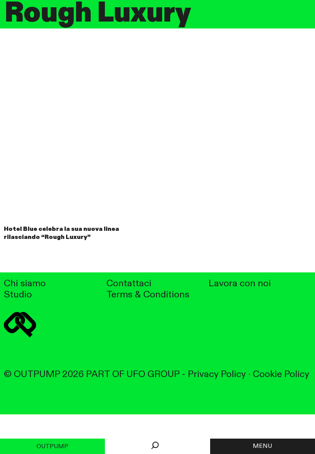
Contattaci (128, 284)
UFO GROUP (152, 374)
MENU (262, 446)
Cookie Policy (281, 374)
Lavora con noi (240, 284)
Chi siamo (25, 284)
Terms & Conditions (147, 295)
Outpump (52, 447)
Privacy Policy (217, 374)
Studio (18, 295)
